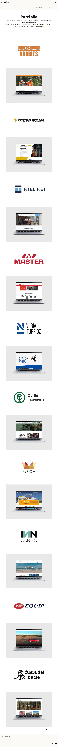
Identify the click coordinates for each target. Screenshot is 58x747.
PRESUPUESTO (51, 7)
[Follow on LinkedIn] (55, 743)
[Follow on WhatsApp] (48, 743)
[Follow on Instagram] (52, 743)
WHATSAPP (39, 7)
